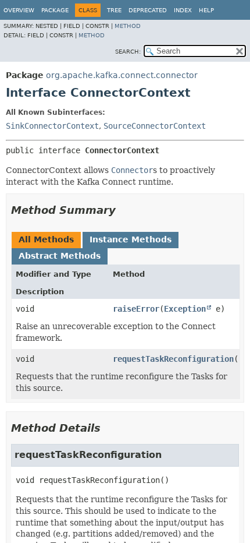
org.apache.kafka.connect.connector (122, 75)
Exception (185, 308)
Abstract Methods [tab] (60, 255)
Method (128, 26)
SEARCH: (128, 51)
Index (183, 10)
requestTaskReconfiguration (173, 359)
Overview (18, 10)
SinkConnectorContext (52, 126)
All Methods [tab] (46, 239)
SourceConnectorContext (154, 126)
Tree (114, 10)
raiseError (136, 308)
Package (55, 10)
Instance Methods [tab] (131, 239)
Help (206, 10)
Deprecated (147, 10)
